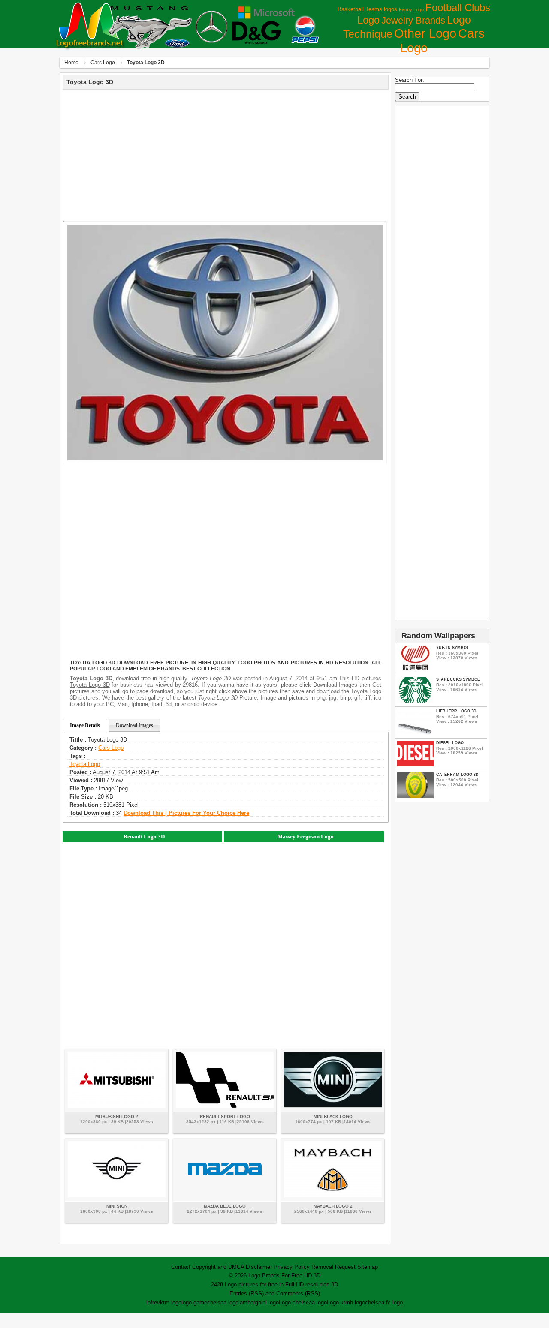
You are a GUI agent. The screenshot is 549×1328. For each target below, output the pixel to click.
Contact (180, 1267)
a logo (319, 1302)
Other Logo (425, 33)
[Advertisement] (226, 154)
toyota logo (84, 764)
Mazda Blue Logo (225, 1206)
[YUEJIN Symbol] (415, 669)
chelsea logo (222, 1302)
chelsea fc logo (384, 1302)
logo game (194, 1302)
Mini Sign (116, 1206)
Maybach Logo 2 (333, 1206)
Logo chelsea (295, 1302)
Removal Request (333, 1267)
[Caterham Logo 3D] (415, 796)
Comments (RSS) (298, 1293)
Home (71, 63)
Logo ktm (338, 1302)
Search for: (409, 80)
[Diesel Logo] (415, 764)
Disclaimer (259, 1267)
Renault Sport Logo (225, 1116)
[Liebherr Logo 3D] (415, 733)
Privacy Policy (292, 1267)
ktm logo (170, 1302)
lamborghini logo (258, 1302)
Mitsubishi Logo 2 (116, 1116)
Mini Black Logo (333, 1116)
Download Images (134, 725)
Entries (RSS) (246, 1293)
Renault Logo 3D (144, 836)
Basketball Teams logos (367, 9)
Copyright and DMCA (218, 1267)
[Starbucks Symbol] (415, 701)
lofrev (153, 1302)
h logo (357, 1302)
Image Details (85, 725)
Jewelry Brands (413, 20)
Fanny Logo (411, 9)
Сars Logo (102, 63)
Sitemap (367, 1267)
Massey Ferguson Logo (306, 836)
